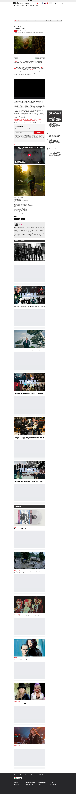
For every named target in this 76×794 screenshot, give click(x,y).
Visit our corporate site (49, 774)
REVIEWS (27, 5)
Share (17, 58)
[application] (29, 88)
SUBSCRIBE (32, 5)
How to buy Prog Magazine (62, 20)
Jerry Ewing (20, 30)
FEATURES (22, 5)
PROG (47, 0)
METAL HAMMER (42, 0)
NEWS (17, 5)
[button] (61, 3)
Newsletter (43, 58)
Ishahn (15, 114)
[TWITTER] (20, 224)
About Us (16, 782)
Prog (24, 30)
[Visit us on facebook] (42, 3)
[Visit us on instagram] (45, 3)
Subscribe (50, 3)
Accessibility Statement (30, 784)
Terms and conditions (42, 782)
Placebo (43, 116)
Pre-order (16, 144)
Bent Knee (32, 69)
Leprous (15, 61)
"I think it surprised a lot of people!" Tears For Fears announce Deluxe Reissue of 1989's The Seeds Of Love (54, 134)
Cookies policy (16, 784)
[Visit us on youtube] (47, 3)
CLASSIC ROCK (36, 0)
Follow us (37, 58)
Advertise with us (53, 784)
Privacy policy (52, 782)
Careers (39, 784)
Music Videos (20, 24)
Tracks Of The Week (35, 20)
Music (15, 24)
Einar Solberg (17, 219)
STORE (37, 5)
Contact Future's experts (30, 782)
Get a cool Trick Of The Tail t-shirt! (48, 20)
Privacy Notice (17, 136)
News (15, 30)
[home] (14, 6)
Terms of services (27, 135)
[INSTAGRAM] (22, 224)
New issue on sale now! (25, 20)
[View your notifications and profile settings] (58, 3)
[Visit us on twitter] (44, 3)
